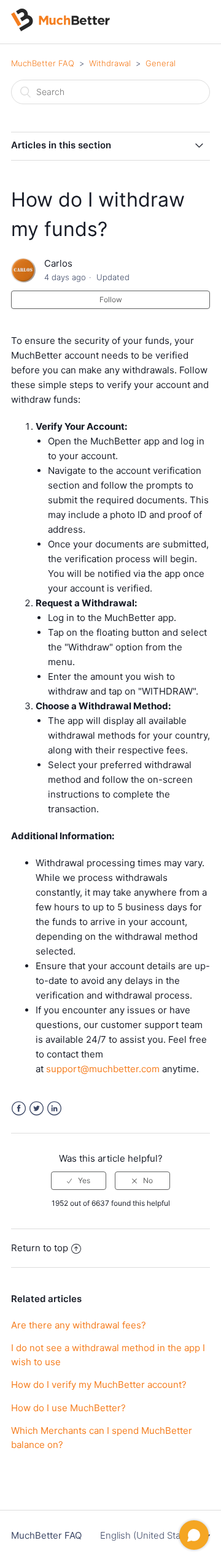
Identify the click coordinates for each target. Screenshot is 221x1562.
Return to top (39, 1248)
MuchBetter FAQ (42, 63)
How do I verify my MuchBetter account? (99, 1384)
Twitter (36, 1108)
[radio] (78, 1181)
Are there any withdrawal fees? (78, 1325)
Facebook (18, 1108)
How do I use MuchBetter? (68, 1408)
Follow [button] (110, 299)
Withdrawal (110, 63)
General (160, 63)
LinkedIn (54, 1108)
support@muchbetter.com (103, 1069)
